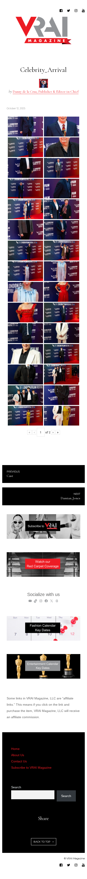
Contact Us (19, 761)
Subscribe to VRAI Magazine (31, 767)
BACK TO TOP (42, 841)
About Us (17, 755)
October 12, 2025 (16, 108)
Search (16, 787)
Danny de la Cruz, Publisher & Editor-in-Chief (46, 91)
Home (15, 749)
